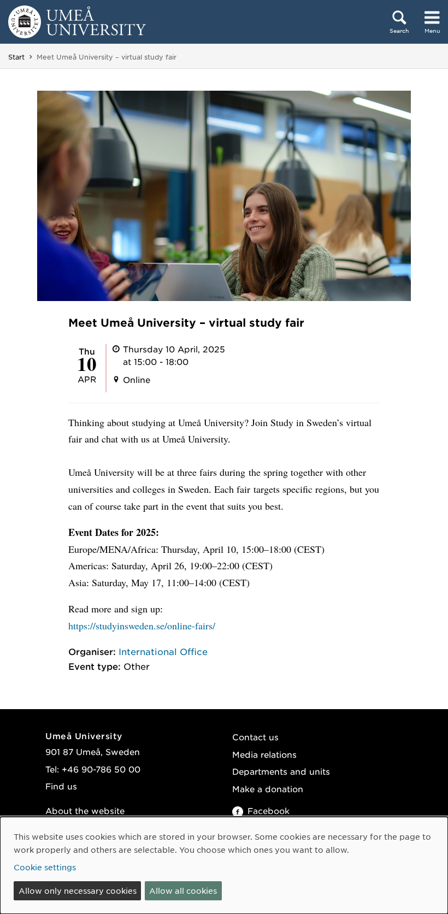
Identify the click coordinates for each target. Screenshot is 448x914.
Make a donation (267, 788)
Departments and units (281, 771)
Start (16, 56)
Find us (61, 786)
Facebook (268, 810)
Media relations (264, 754)
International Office (163, 651)
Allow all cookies (183, 890)
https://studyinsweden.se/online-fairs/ (141, 625)
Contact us (255, 737)
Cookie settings (45, 867)
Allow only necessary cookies (78, 890)
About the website (85, 810)
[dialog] (224, 865)
